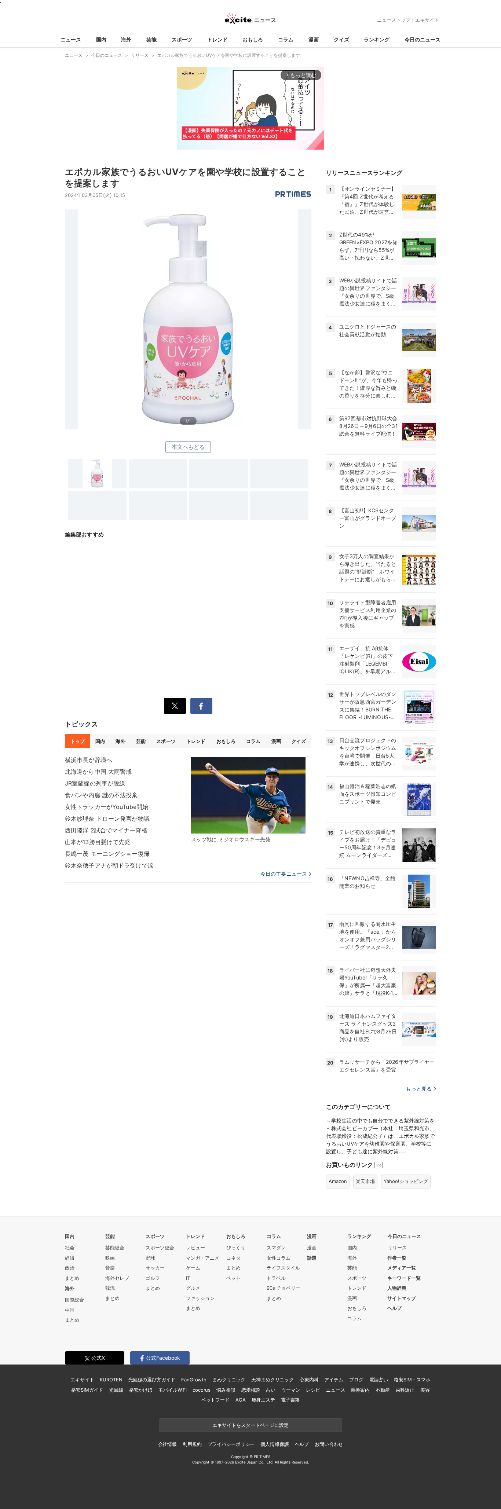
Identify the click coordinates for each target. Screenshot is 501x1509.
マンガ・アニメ (202, 1258)
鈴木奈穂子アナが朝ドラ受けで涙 (109, 865)
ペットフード (215, 1400)
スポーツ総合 (160, 1247)
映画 (110, 1258)
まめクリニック (228, 1379)
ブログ (356, 1379)
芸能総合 (114, 1247)
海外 (126, 39)
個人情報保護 (274, 1444)
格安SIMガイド (87, 1390)
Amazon (338, 1181)
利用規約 (192, 1444)
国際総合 (74, 1300)
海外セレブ (117, 1278)
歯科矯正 (405, 1390)
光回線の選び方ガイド (152, 1379)
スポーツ (182, 39)
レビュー (195, 1247)
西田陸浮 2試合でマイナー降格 (106, 830)
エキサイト (427, 20)
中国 (69, 1310)
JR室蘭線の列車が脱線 (95, 783)
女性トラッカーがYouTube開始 (106, 806)
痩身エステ (263, 1400)
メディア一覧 (401, 1268)
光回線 (116, 1390)
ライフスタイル (283, 1268)
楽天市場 (365, 1181)
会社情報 (167, 1444)
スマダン (276, 1247)
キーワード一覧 (404, 1278)
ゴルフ (153, 1278)
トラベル (276, 1278)
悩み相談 (225, 1390)
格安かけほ (141, 1390)
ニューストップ (393, 20)
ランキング (377, 39)
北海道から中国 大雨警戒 (98, 771)
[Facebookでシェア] (201, 706)
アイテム (333, 1379)
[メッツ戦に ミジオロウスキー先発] (248, 795)
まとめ (72, 1278)
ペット (233, 1278)
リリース (397, 1247)
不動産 (383, 1390)
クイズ (341, 39)
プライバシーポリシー (231, 1444)
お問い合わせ (329, 1444)
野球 (150, 1258)
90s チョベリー (283, 1288)
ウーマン (290, 1390)
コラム (285, 39)
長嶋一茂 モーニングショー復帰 (107, 853)
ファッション (200, 1298)
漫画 (313, 39)
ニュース (71, 39)
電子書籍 (290, 1400)
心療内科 (309, 1379)
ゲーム (193, 1268)
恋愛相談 (250, 1390)
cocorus (202, 1390)
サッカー (155, 1268)
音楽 (110, 1268)
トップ (77, 741)
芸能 (151, 39)
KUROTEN (111, 1379)
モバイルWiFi (172, 1390)
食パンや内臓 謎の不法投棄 (101, 795)
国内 (101, 39)
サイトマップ (401, 1298)
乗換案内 (360, 1390)
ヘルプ (394, 1308)
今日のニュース (422, 39)
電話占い (378, 1379)
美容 (425, 1390)
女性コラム (278, 1258)
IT (188, 1278)
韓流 (110, 1288)
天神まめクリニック (272, 1379)
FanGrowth (193, 1379)
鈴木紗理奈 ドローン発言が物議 (107, 818)
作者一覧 (396, 1258)
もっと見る (419, 1088)
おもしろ (252, 39)
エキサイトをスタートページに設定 (250, 1425)
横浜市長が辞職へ (88, 759)
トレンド (217, 39)
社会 (69, 1247)
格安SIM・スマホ (412, 1379)
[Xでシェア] (175, 706)
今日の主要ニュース (283, 873)
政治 (69, 1268)
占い (270, 1390)
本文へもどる (188, 446)
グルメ (193, 1288)
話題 (312, 1258)
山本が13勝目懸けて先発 (97, 842)
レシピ (313, 1390)
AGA (240, 1400)
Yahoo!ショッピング (406, 1181)
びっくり (235, 1247)
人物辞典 (396, 1288)
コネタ (233, 1258)
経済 (69, 1258)
